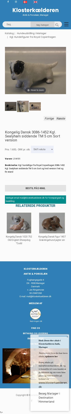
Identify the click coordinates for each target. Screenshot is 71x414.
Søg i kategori (42, 25)
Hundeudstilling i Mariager (31, 33)
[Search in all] (57, 24)
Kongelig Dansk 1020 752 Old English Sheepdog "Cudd (19, 240)
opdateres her (51, 356)
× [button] (67, 336)
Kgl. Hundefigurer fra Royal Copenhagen (33, 37)
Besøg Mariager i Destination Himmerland (49, 397)
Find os (35, 328)
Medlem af (35, 303)
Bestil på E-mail (35, 188)
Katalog (9, 33)
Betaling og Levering (35, 333)
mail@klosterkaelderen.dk (38, 296)
